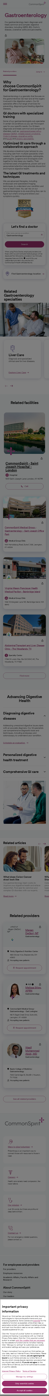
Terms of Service (29, 1371)
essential (36, 1321)
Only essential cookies (24, 1383)
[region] (24, 1347)
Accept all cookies (24, 1390)
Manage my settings (24, 1377)
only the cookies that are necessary (30, 1340)
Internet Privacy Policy (11, 1371)
